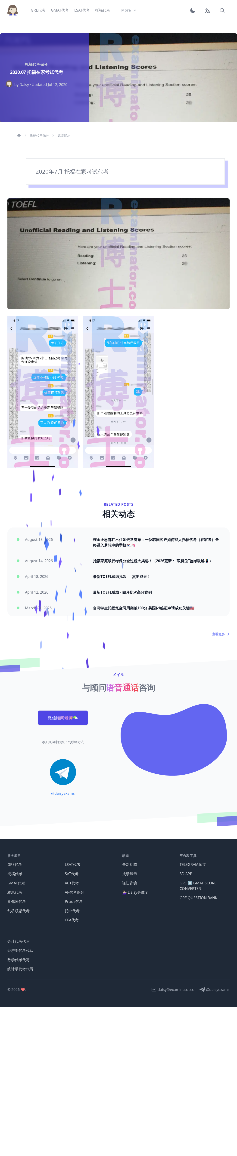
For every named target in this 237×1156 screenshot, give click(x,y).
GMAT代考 (16, 883)
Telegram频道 (193, 864)
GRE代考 (14, 864)
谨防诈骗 (129, 883)
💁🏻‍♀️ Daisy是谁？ (135, 892)
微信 (60, 718)
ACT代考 (72, 883)
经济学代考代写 (20, 950)
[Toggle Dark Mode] (194, 10)
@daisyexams (63, 793)
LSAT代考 (72, 864)
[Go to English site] (207, 10)
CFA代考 (72, 920)
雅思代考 (14, 892)
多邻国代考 (16, 901)
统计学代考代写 (20, 969)
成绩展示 (63, 135)
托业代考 (72, 910)
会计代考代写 (18, 941)
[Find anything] (222, 10)
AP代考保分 (74, 892)
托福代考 (14, 873)
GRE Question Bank (198, 897)
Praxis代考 (74, 901)
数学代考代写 (18, 959)
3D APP (186, 873)
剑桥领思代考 (18, 910)
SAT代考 (71, 873)
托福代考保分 (39, 135)
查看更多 (218, 634)
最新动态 (129, 864)
